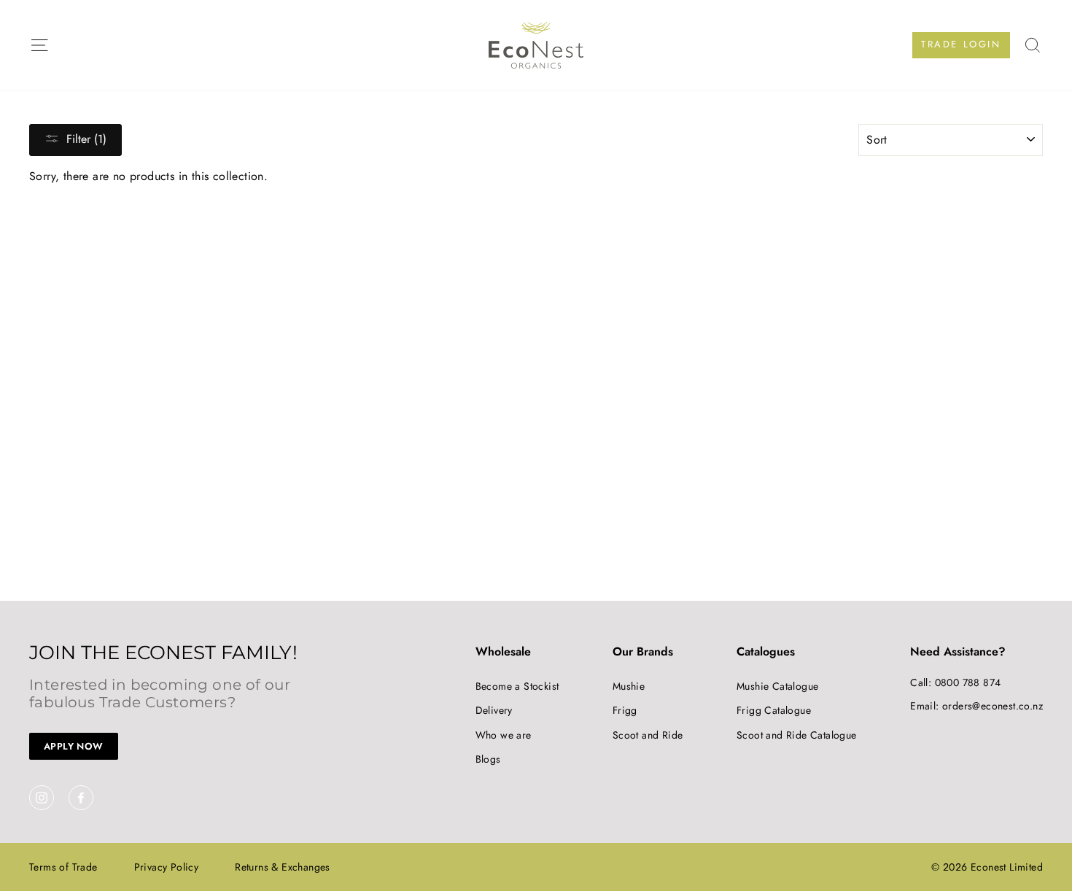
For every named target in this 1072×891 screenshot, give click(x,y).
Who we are (503, 735)
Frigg (625, 710)
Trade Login (961, 44)
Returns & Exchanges (282, 867)
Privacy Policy (166, 867)
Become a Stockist (517, 686)
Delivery (494, 710)
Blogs (488, 759)
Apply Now (74, 746)
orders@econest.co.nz (992, 706)
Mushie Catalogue (777, 686)
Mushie (629, 686)
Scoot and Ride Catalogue (797, 735)
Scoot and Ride (648, 735)
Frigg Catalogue (774, 710)
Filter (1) (86, 139)
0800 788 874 (968, 682)
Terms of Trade (63, 867)
